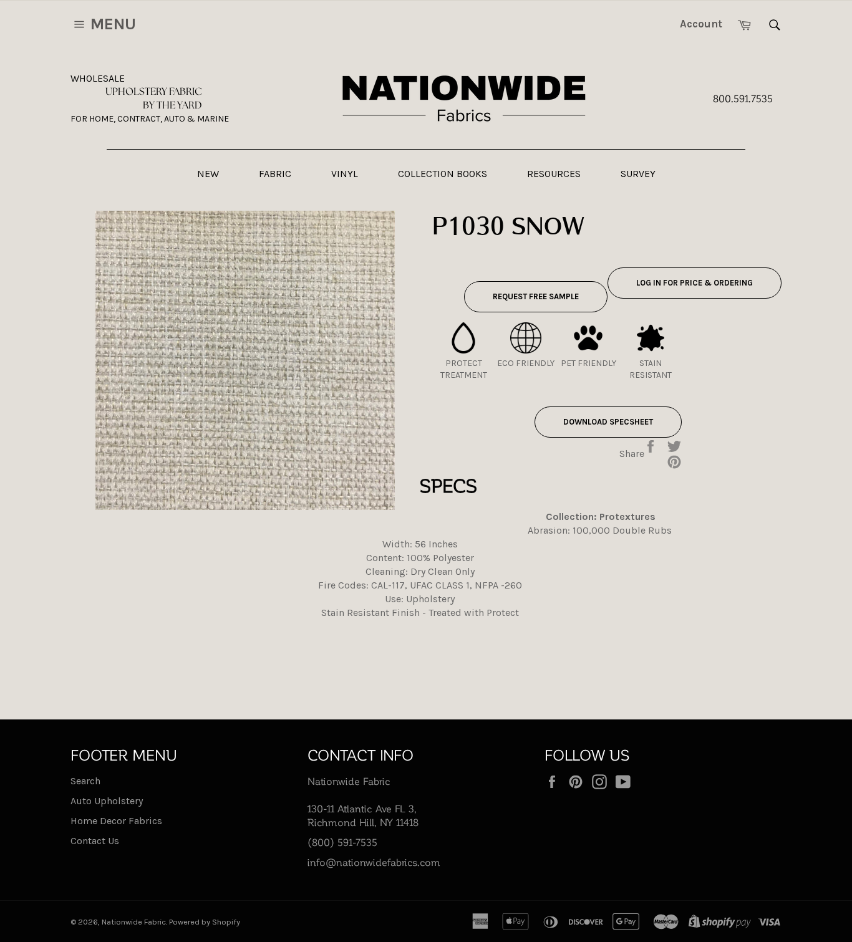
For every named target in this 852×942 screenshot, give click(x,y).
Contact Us (94, 841)
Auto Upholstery (106, 801)
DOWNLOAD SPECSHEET (608, 421)
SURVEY (638, 174)
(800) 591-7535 (342, 842)
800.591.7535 (743, 98)
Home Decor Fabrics (116, 821)
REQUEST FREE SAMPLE (536, 296)
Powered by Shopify (204, 921)
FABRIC (275, 174)
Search (85, 781)
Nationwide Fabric (134, 921)
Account (701, 23)
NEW (208, 174)
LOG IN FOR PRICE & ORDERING (694, 282)
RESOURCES (554, 174)
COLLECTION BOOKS (442, 174)
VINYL (344, 174)
